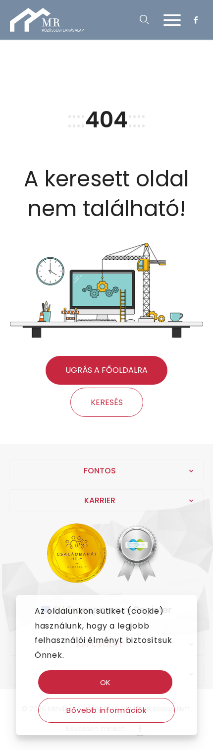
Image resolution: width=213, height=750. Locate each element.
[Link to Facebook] (195, 19)
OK (105, 682)
